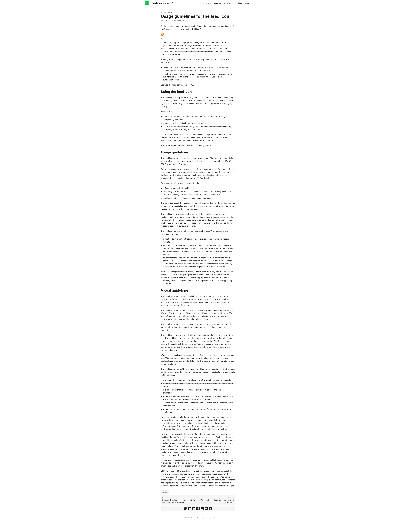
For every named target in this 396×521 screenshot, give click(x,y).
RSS (211, 48)
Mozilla (164, 492)
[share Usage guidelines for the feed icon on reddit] (193, 508)
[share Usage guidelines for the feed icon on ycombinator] (210, 508)
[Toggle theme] (172, 3)
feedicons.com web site (171, 486)
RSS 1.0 (229, 161)
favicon (166, 248)
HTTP (198, 178)
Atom (220, 48)
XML (219, 175)
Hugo (205, 518)
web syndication (188, 48)
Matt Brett (199, 483)
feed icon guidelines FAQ (182, 85)
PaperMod (212, 518)
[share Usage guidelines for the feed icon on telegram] (206, 508)
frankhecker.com (160, 3)
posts (170, 12)
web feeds (223, 97)
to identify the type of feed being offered (184, 446)
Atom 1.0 (176, 164)
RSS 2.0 (164, 164)
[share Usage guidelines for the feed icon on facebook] (198, 508)
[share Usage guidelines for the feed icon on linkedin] (189, 508)
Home (163, 12)
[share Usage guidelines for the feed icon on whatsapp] (202, 508)
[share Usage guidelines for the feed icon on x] (185, 508)
